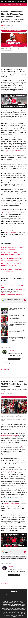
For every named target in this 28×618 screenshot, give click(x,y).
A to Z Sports (20, 446)
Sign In (24, 4)
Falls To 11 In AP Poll (9, 249)
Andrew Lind (4, 25)
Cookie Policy (18, 594)
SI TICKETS (17, 1)
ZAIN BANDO (10, 566)
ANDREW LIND (11, 350)
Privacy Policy (4, 594)
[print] (9, 363)
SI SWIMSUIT (11, 1)
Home (2, 369)
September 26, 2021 (12, 186)
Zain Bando (3, 393)
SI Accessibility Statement (6, 598)
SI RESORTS (22, 1)
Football (7, 369)
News (6, 583)
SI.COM (2, 1)
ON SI (6, 1)
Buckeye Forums (10, 232)
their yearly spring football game (9, 435)
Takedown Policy (4, 596)
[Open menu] (2, 4)
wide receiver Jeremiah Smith (12, 503)
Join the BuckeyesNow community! (11, 284)
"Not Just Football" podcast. (8, 471)
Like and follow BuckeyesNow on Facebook (13, 294)
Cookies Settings (19, 598)
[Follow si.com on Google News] (25, 300)
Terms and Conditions (20, 596)
